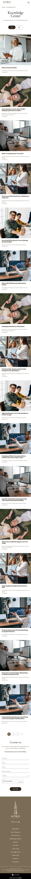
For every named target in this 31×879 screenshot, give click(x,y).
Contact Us (15, 858)
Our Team (15, 845)
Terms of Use (15, 862)
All (11, 27)
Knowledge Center (15, 852)
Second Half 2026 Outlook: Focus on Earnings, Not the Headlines (15, 241)
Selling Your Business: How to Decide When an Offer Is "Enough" (15, 414)
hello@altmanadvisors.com (15, 870)
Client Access (15, 849)
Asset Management (15, 832)
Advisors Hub (15, 855)
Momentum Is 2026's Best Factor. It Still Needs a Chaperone (15, 196)
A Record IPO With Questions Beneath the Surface (14, 284)
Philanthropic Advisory (15, 839)
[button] (28, 2)
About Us (15, 842)
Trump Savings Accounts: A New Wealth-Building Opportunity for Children (14, 109)
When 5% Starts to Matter (9, 67)
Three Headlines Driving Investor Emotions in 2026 (14, 586)
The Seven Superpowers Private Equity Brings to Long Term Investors (15, 630)
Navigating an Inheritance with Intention (13, 326)
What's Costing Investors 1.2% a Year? (13, 153)
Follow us (14, 821)
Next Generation (15, 835)
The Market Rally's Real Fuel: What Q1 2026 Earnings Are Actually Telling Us (14, 369)
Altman (3, 7)
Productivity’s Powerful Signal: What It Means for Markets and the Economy (15, 673)
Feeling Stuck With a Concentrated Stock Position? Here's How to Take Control (14, 456)
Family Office (15, 829)
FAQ (19, 27)
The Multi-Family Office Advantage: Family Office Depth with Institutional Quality (14, 499)
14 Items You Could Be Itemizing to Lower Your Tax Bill (15, 542)
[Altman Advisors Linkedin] (19, 821)
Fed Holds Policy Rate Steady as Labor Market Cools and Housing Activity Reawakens (15, 717)
